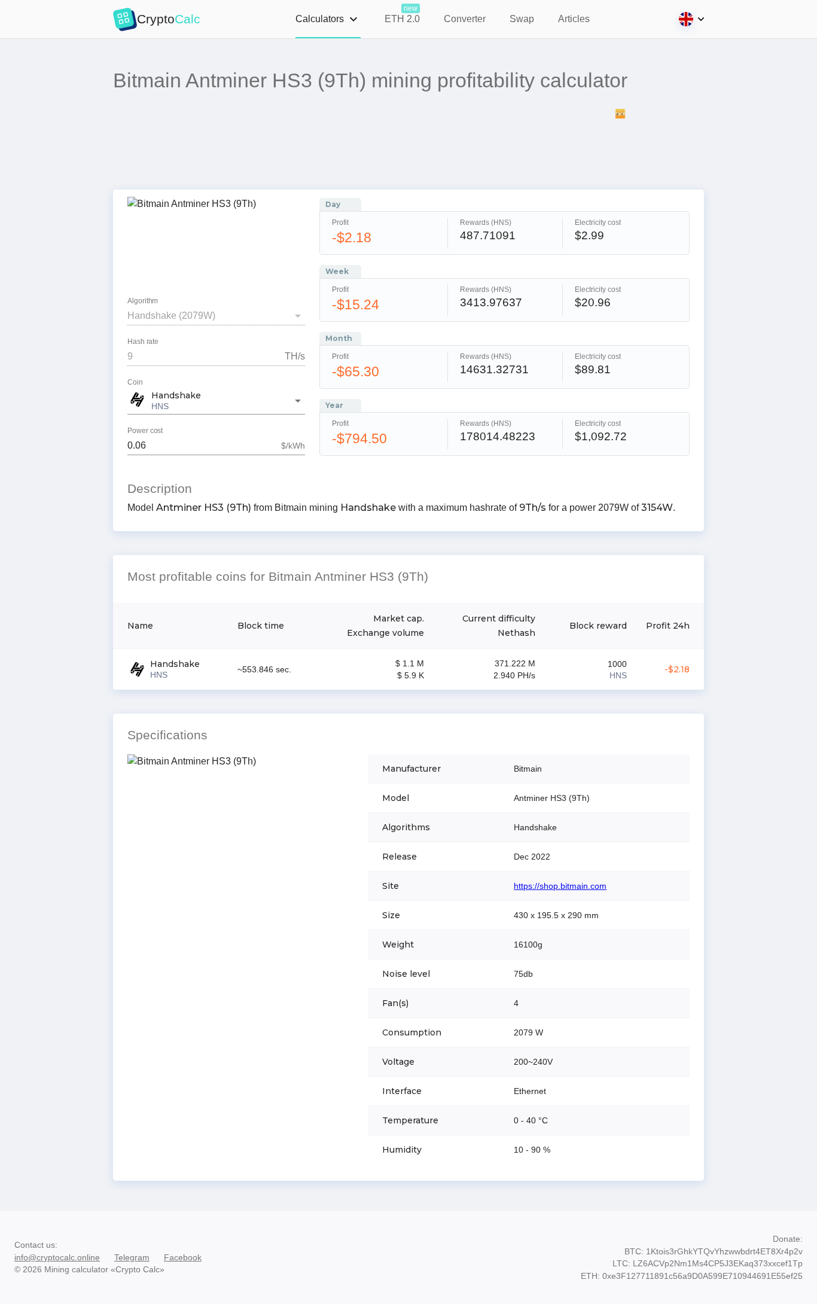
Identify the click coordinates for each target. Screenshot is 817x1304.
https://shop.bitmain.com (560, 886)
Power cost (145, 431)
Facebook (183, 1257)
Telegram (132, 1257)
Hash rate (142, 342)
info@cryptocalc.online (57, 1257)
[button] (216, 401)
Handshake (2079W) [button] (171, 315)
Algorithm (142, 301)
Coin (135, 382)
